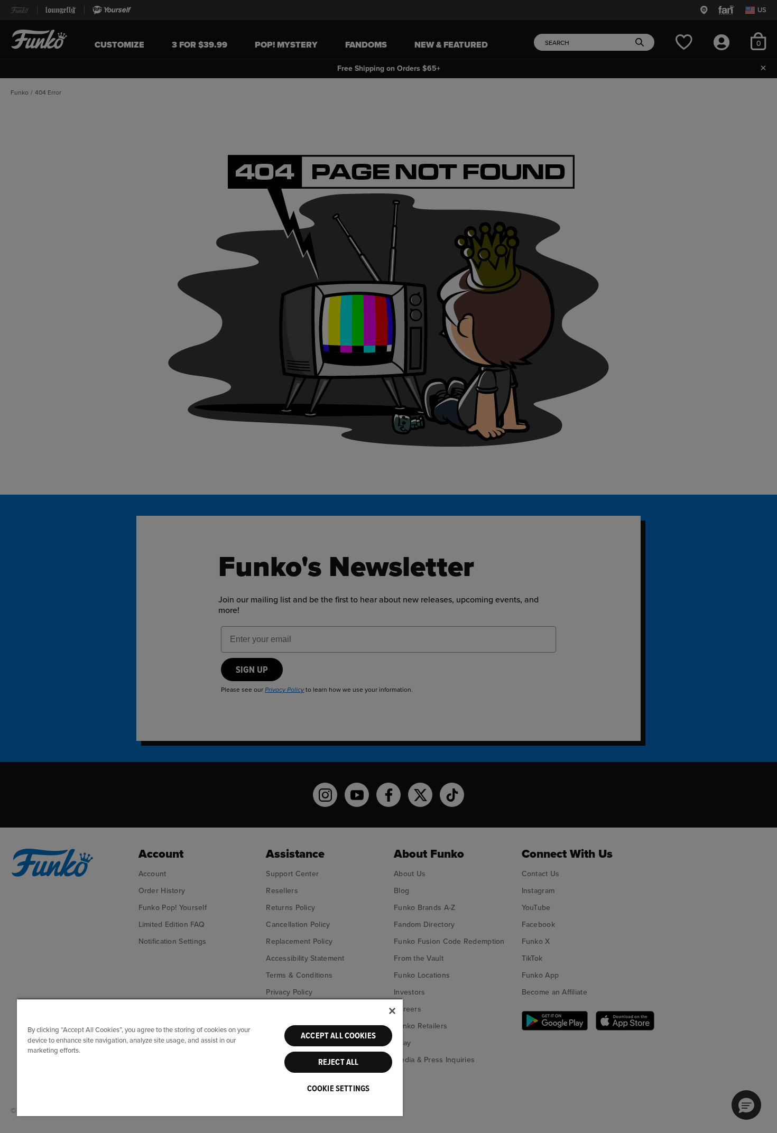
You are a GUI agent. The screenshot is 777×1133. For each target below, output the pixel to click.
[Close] (392, 1011)
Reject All (338, 1062)
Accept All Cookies (338, 1035)
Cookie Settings (338, 1088)
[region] (210, 1057)
